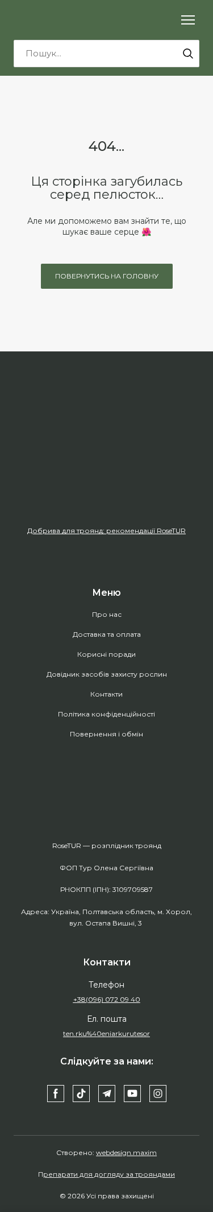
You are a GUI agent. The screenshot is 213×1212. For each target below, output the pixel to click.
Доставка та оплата (107, 634)
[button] (188, 53)
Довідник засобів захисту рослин (107, 674)
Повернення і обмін (106, 734)
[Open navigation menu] (188, 20)
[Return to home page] (62, 20)
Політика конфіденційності (106, 714)
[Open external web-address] (106, 469)
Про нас (107, 614)
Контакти (106, 694)
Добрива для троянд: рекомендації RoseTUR (106, 530)
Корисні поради (106, 654)
